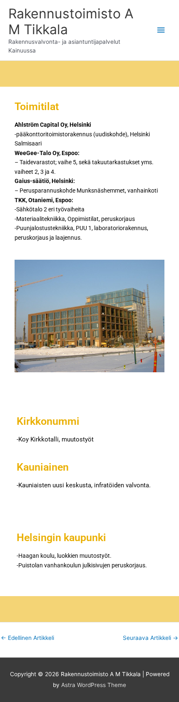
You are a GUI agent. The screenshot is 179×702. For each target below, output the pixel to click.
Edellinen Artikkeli (27, 637)
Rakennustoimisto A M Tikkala (71, 21)
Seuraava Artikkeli (150, 637)
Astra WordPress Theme (93, 685)
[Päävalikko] (161, 30)
